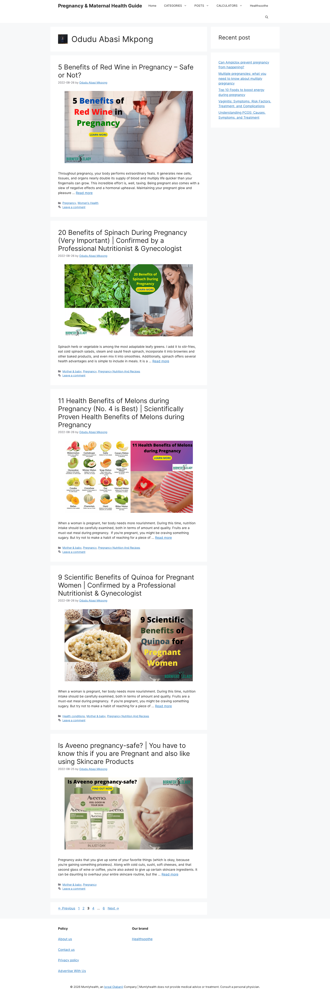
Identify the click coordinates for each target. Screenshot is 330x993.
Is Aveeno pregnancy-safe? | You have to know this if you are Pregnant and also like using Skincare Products (124, 753)
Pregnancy (69, 203)
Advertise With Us (72, 971)
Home (152, 5)
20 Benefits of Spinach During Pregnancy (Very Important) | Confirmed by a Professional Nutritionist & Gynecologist (122, 240)
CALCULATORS (227, 5)
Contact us (66, 950)
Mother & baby (72, 371)
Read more (84, 193)
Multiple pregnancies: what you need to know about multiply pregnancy (242, 78)
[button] (266, 17)
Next (113, 908)
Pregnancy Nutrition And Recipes (119, 371)
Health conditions (73, 716)
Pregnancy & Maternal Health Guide (100, 6)
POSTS (199, 5)
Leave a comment (73, 207)
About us (65, 939)
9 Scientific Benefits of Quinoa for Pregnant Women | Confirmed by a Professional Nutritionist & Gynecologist (126, 585)
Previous (66, 908)
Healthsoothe (259, 5)
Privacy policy (68, 960)
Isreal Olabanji (113, 987)
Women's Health (88, 203)
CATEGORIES (173, 5)
